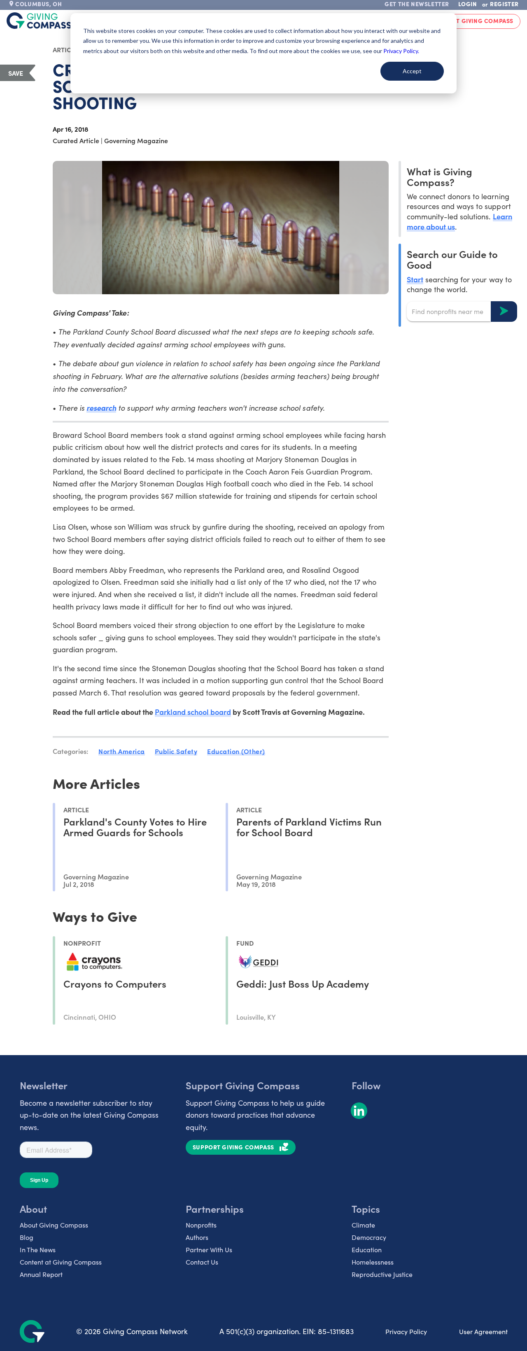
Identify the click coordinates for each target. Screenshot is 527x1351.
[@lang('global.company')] (39, 20)
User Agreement (483, 1331)
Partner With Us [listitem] (209, 1249)
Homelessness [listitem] (373, 1262)
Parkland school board (193, 712)
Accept (412, 70)
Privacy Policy (406, 1331)
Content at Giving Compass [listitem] (61, 1262)
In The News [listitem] (38, 1249)
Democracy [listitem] (369, 1237)
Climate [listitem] (363, 1225)
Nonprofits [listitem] (201, 1225)
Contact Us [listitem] (202, 1262)
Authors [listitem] (197, 1237)
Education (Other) (236, 751)
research (101, 407)
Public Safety (176, 751)
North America (121, 751)
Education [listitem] (367, 1249)
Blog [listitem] (26, 1237)
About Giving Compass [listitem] (54, 1225)
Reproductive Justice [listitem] (382, 1274)
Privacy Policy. (401, 50)
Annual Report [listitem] (41, 1274)
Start (415, 279)
